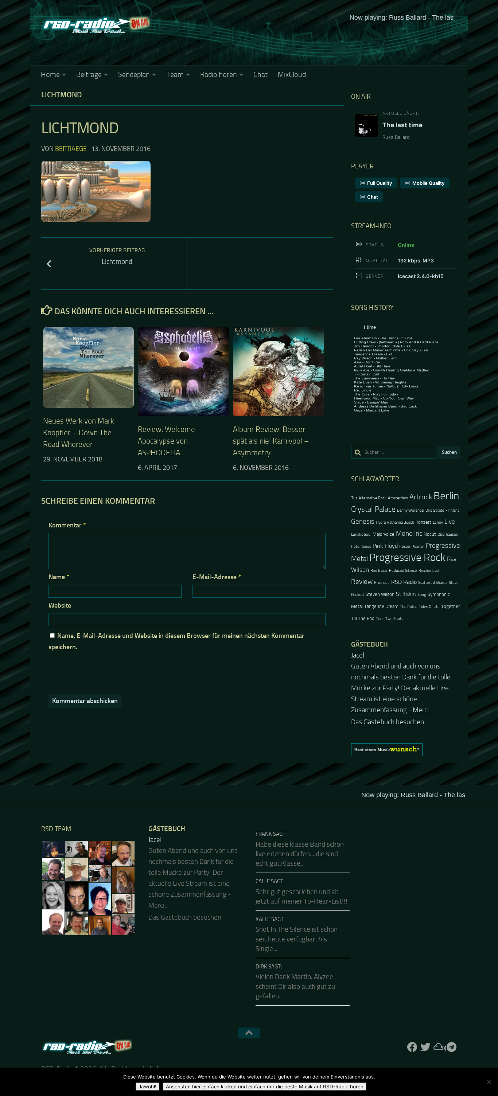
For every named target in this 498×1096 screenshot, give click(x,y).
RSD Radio (404, 582)
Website (59, 605)
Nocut (430, 534)
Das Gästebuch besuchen (387, 702)
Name (58, 577)
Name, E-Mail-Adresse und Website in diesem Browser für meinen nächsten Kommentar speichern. (176, 641)
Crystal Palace (373, 509)
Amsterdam (398, 498)
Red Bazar (379, 570)
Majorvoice (383, 534)
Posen (404, 546)
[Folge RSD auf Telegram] (452, 1027)
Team (175, 74)
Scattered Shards (432, 582)
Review (362, 581)
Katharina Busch (400, 522)
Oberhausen (447, 534)
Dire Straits (434, 510)
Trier (380, 618)
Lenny (438, 522)
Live (449, 521)
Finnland (453, 510)
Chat (260, 74)
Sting (421, 594)
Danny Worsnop (410, 510)
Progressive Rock (407, 557)
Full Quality (379, 183)
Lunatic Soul (361, 534)
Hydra (381, 522)
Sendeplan (134, 74)
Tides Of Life (429, 606)
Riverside (382, 582)
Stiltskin (406, 594)
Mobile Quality (428, 183)
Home (50, 74)
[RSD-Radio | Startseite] (96, 25)
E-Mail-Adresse (216, 577)
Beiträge (89, 74)
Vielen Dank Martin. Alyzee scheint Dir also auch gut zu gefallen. (295, 966)
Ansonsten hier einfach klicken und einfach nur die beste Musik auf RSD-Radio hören (264, 1086)
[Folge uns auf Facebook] (412, 1027)
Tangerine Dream (381, 606)
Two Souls (393, 618)
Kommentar (67, 525)
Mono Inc (409, 533)
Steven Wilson (380, 594)
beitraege (71, 148)
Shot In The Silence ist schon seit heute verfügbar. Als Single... (297, 919)
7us (354, 498)
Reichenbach (429, 570)
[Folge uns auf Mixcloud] (438, 1027)
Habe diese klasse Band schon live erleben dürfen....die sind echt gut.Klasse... (300, 834)
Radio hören (218, 74)
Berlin (446, 496)
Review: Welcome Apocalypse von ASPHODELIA (166, 441)
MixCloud (292, 74)
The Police (408, 606)
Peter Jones (361, 546)
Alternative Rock (372, 498)
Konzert (423, 522)
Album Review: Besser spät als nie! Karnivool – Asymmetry (271, 441)
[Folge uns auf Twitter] (425, 1027)
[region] (405, 729)
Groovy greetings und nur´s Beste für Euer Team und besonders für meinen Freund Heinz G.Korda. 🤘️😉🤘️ (405, 677)
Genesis (362, 521)
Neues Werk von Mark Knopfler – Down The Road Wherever (78, 432)
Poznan (418, 546)
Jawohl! (147, 1086)
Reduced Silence (403, 570)
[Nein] (489, 1081)
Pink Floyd (385, 546)
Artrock (420, 496)
